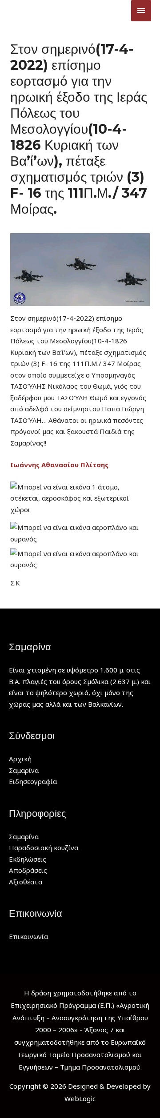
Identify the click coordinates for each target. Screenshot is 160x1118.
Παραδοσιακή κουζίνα (43, 847)
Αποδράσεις (28, 870)
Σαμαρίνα (24, 770)
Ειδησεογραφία (33, 781)
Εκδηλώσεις (27, 859)
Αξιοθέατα (25, 881)
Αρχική (20, 758)
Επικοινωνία (28, 936)
